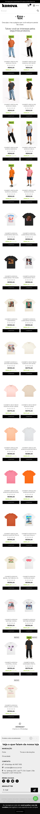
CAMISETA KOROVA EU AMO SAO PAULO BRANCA (29, 534)
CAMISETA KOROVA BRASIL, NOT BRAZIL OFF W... (11, 577)
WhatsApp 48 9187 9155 (13, 764)
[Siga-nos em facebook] (8, 781)
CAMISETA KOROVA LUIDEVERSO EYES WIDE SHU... (29, 234)
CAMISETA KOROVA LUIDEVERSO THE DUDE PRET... (11, 276)
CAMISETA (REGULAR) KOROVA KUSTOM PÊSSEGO (11, 448)
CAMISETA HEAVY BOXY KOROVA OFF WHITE (29, 362)
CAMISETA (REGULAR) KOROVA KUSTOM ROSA (11, 491)
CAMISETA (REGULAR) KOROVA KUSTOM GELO (29, 448)
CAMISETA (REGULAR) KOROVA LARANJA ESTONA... (11, 191)
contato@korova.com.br (13, 768)
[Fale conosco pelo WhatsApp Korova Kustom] (35, 798)
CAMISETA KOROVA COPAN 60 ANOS (29, 577)
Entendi (20, 811)
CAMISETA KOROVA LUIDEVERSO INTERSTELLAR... (11, 319)
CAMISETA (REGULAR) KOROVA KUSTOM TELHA (11, 534)
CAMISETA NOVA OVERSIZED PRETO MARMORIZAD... (29, 663)
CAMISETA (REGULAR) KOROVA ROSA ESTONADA (29, 191)
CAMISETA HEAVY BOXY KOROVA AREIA (29, 405)
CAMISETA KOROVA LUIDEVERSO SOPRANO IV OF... (29, 319)
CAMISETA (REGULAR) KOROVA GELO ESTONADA (29, 148)
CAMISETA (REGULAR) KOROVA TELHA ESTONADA (11, 62)
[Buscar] (37, 10)
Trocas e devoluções (27, 752)
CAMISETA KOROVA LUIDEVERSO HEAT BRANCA (29, 276)
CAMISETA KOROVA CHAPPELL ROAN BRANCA (11, 663)
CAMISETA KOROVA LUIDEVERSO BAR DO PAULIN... (11, 234)
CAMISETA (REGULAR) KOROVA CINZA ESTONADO (11, 105)
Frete (4, 752)
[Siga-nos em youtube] (12, 781)
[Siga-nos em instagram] (3, 781)
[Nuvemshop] (20, 797)
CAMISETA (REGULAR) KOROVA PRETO (29, 105)
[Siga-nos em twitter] (17, 781)
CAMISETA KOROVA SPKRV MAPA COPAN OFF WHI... (11, 706)
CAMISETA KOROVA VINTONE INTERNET (29, 620)
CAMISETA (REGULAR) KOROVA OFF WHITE (29, 62)
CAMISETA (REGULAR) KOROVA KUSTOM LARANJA (29, 491)
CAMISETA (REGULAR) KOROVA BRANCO (11, 148)
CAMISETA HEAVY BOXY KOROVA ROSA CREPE (11, 405)
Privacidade (6, 756)
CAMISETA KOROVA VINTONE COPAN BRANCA (11, 620)
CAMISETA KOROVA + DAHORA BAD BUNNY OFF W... (11, 362)
